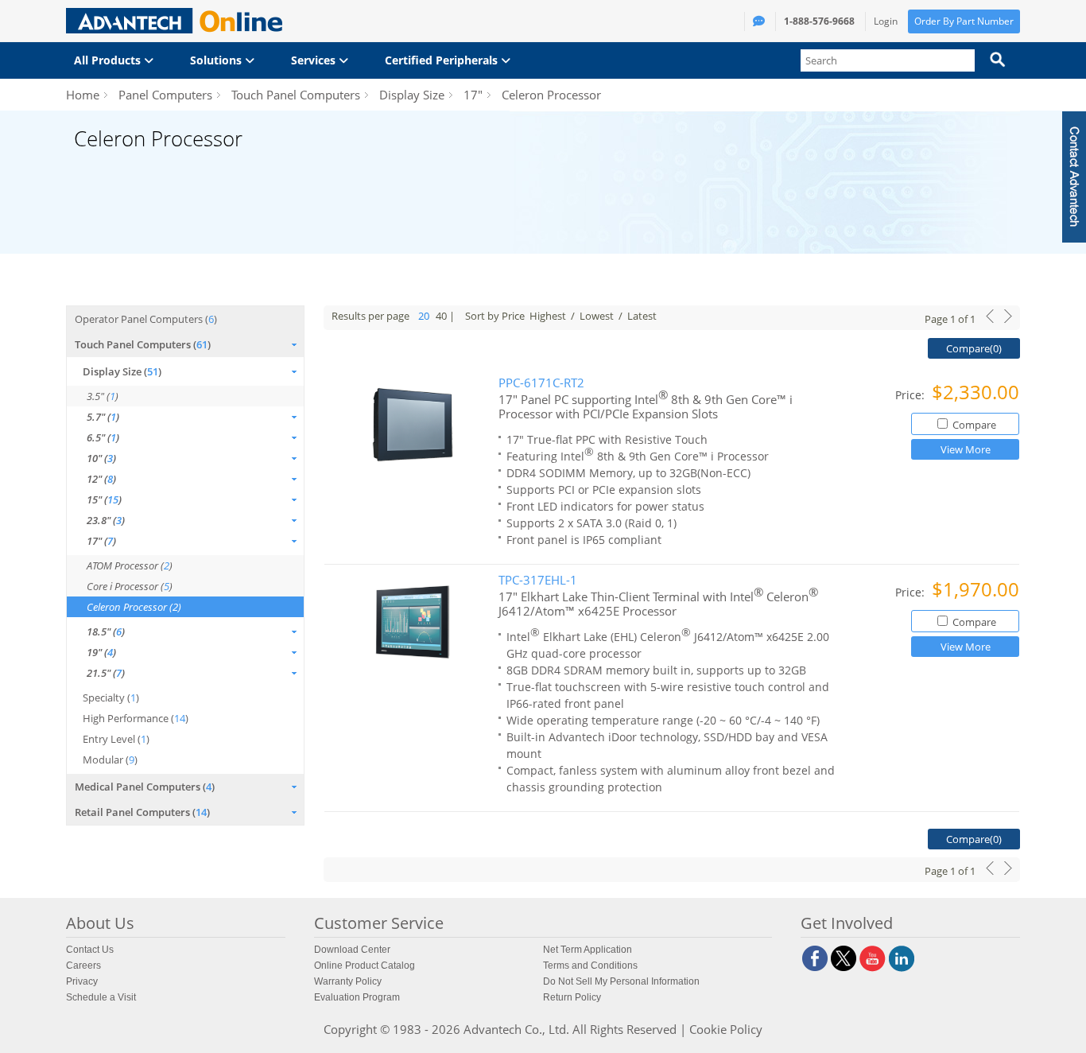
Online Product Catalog (364, 965)
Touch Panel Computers (295, 95)
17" (473, 95)
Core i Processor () (130, 586)
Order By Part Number (964, 21)
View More (966, 449)
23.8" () (106, 520)
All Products (109, 60)
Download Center (352, 949)
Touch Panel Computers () (143, 344)
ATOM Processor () (130, 565)
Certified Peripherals (443, 60)
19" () (101, 652)
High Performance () (135, 718)
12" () (101, 479)
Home (82, 95)
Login (886, 21)
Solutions (217, 60)
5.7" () (103, 417)
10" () (101, 458)
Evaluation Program (357, 997)
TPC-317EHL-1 (537, 580)
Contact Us (90, 949)
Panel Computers (165, 95)
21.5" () (106, 673)
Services (315, 60)
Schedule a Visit (101, 997)
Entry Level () (116, 739)
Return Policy (572, 997)
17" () (101, 541)
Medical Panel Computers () (145, 786)
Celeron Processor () (134, 607)
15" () (104, 499)
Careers (83, 965)
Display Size (411, 95)
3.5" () (102, 396)
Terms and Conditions (590, 965)
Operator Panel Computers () (146, 319)
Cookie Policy (725, 1029)
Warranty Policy (348, 981)
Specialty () (111, 697)
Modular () (110, 759)
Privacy (82, 981)
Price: (911, 394)
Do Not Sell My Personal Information (621, 981)
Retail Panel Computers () (142, 812)
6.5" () (103, 437)
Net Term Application (587, 949)
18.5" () (106, 631)
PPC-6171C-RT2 (541, 383)
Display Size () (122, 371)
